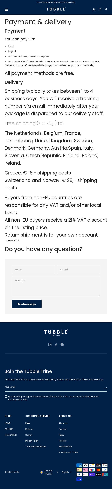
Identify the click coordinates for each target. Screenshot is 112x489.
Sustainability (65, 446)
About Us (63, 423)
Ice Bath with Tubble (68, 452)
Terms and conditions (35, 446)
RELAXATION (11, 435)
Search (28, 435)
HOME (7, 423)
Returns (29, 429)
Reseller (62, 441)
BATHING (9, 429)
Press (61, 435)
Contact (63, 429)
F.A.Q (27, 423)
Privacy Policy (31, 441)
